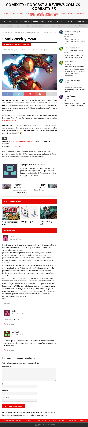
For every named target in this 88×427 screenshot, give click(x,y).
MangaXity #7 (27, 221)
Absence (73, 62)
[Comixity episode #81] (11, 218)
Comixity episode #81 (10, 223)
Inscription (72, 26)
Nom (4, 384)
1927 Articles (41, 164)
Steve (18, 50)
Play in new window (17, 141)
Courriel (5, 390)
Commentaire (7, 366)
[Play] (4, 139)
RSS (20, 146)
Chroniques (38, 21)
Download (30, 141)
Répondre (8, 303)
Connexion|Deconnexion (10, 26)
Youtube (26, 26)
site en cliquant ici (9, 120)
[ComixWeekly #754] (48, 218)
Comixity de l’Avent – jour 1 (75, 50)
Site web (5, 397)
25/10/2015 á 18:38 (17, 314)
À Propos (82, 26)
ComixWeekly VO (30, 50)
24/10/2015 (9, 50)
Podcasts (7, 21)
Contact (61, 26)
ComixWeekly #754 (46, 222)
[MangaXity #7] (29, 218)
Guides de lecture (23, 21)
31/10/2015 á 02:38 (17, 335)
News (50, 21)
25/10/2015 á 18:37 (15, 239)
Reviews (60, 21)
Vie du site (81, 21)
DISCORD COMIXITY (38, 26)
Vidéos (70, 21)
